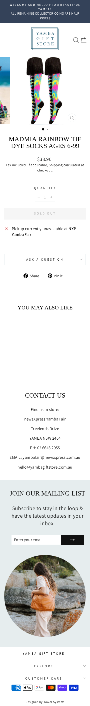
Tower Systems (54, 702)
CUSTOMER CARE (43, 678)
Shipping (55, 165)
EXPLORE (44, 666)
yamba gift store (44, 653)
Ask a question (45, 259)
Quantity (45, 188)
